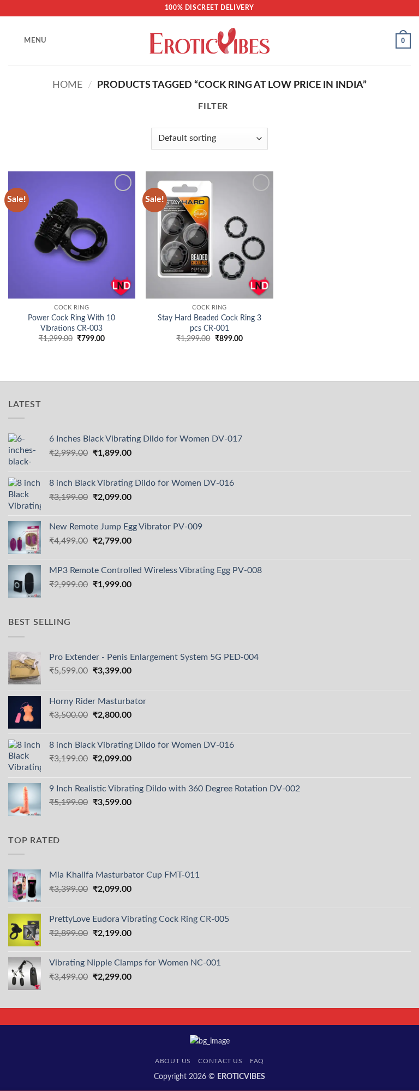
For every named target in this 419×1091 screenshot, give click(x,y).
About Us (173, 1061)
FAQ (257, 1061)
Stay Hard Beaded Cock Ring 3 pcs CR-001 (209, 323)
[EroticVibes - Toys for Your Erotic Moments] (209, 41)
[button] (27, 40)
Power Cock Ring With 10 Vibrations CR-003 (71, 323)
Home (67, 85)
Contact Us (220, 1061)
